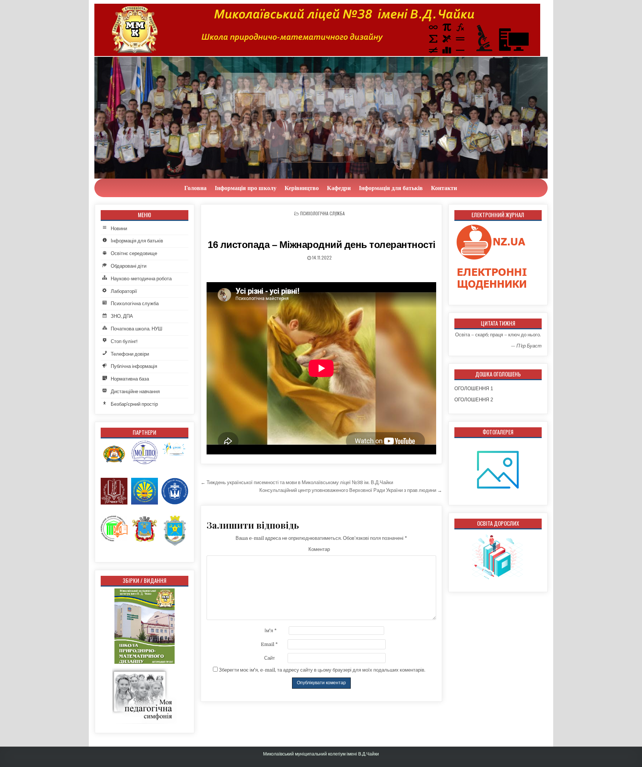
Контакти (444, 187)
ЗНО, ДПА (122, 316)
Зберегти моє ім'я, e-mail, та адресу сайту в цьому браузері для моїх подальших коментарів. (322, 670)
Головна (195, 187)
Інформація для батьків (391, 187)
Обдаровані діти (128, 266)
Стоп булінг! (124, 341)
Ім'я (271, 630)
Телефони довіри (130, 354)
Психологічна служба (322, 213)
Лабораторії (124, 291)
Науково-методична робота (141, 278)
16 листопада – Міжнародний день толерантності (321, 244)
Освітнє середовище (134, 253)
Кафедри (339, 187)
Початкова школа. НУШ (136, 329)
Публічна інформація (134, 366)
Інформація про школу (245, 187)
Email (269, 644)
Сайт (269, 658)
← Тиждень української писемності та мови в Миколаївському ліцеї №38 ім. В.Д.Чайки (297, 482)
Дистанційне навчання (135, 391)
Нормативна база (130, 379)
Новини (119, 228)
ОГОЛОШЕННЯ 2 (473, 399)
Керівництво (302, 187)
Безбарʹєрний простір (134, 404)
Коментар (319, 549)
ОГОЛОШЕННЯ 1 (473, 388)
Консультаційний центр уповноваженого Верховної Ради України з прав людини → (350, 490)
